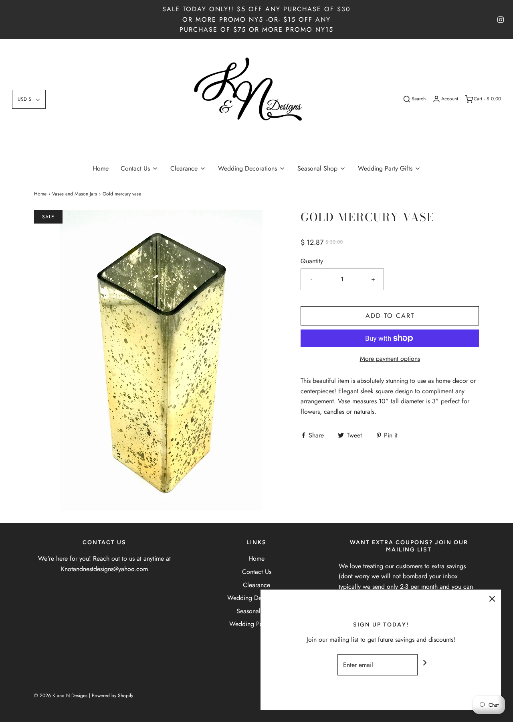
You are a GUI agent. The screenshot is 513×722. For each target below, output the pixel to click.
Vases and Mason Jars (74, 193)
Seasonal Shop (256, 611)
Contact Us (256, 571)
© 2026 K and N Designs (60, 695)
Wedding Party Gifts (256, 623)
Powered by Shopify (112, 695)
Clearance (256, 585)
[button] (29, 99)
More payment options (390, 358)
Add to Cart (390, 315)
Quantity (312, 261)
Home (101, 168)
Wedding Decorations (256, 597)
